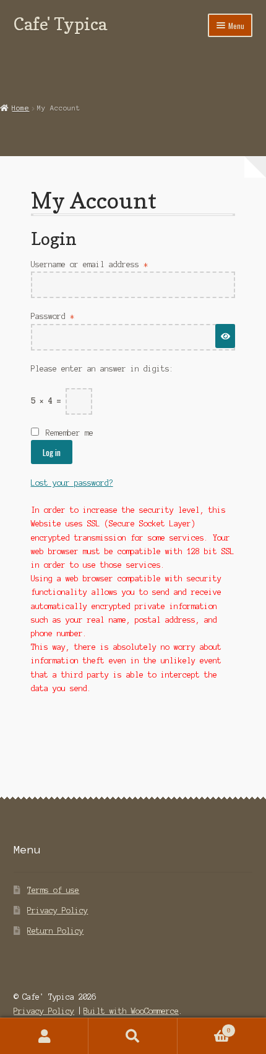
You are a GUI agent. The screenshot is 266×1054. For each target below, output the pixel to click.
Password (69, 316)
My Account (44, 1036)
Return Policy (55, 931)
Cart (204, 1027)
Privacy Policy (57, 911)
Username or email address (106, 264)
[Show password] (225, 336)
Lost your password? (72, 483)
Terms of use (53, 890)
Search (132, 1036)
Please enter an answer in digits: (102, 369)
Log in (52, 452)
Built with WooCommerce (131, 1011)
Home (20, 108)
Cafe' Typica (60, 24)
